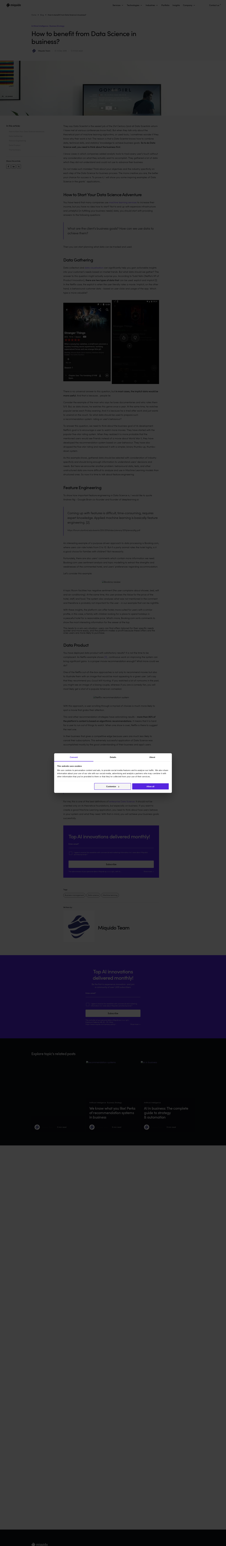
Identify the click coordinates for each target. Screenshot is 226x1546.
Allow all (150, 786)
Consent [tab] (74, 757)
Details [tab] (113, 757)
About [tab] (152, 757)
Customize (111, 786)
